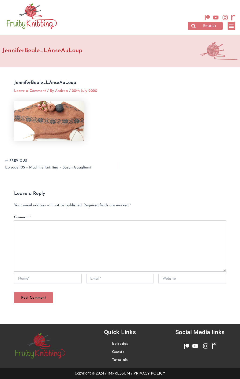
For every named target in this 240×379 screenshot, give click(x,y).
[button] (205, 26)
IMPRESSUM (119, 373)
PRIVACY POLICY (149, 373)
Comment (22, 217)
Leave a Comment (30, 91)
